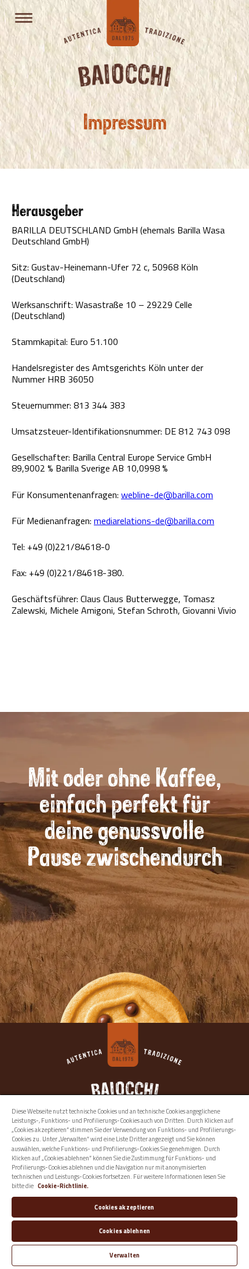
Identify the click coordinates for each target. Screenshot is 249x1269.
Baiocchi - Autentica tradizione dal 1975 (124, 23)
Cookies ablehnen (124, 1230)
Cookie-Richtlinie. (63, 1185)
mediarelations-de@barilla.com (154, 521)
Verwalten (124, 1255)
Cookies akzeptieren (124, 1207)
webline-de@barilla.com (167, 495)
